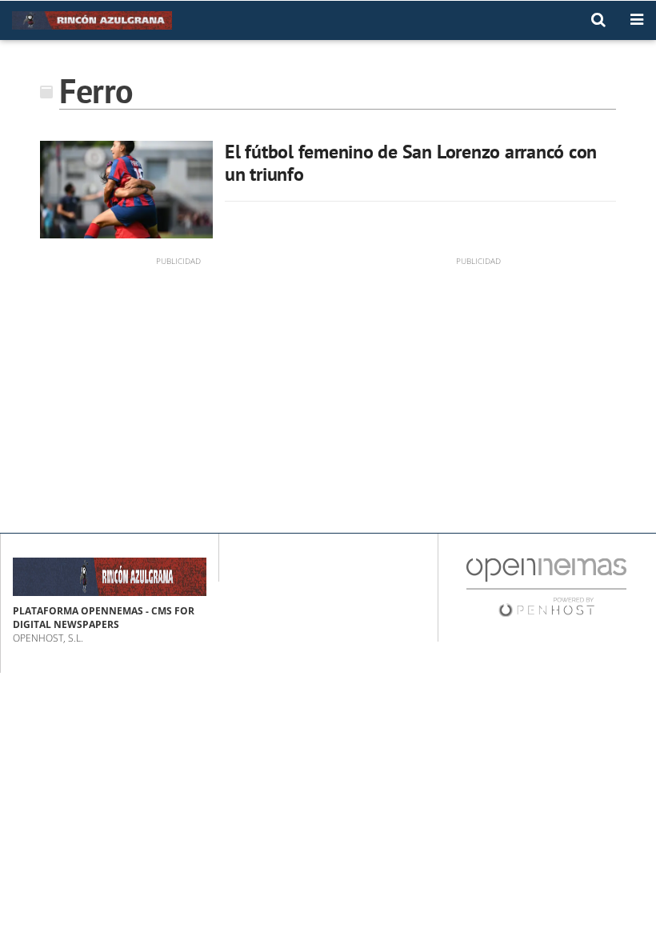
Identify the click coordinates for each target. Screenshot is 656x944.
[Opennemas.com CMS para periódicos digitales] (546, 586)
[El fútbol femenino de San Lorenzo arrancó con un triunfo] (126, 189)
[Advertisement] (178, 379)
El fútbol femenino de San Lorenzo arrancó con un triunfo (411, 162)
